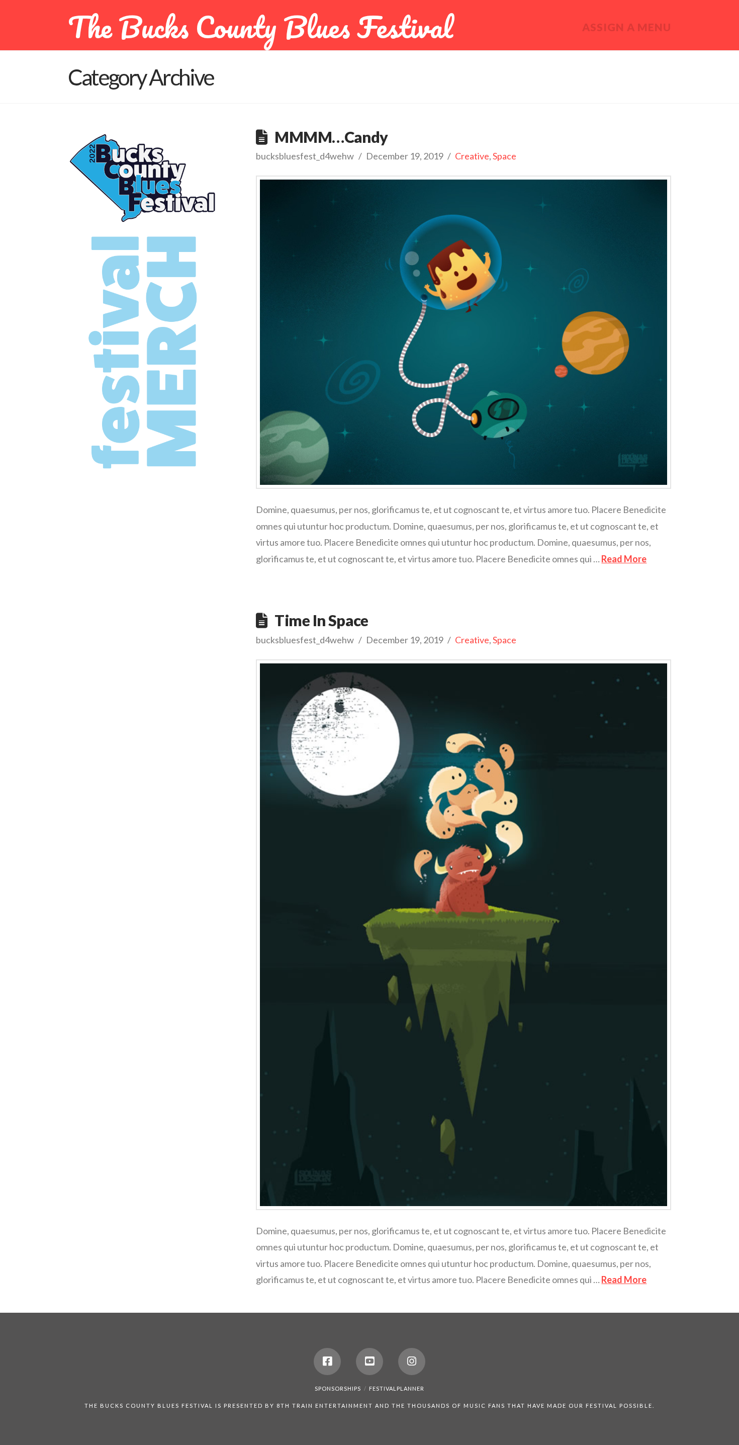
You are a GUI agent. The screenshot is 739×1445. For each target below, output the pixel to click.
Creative (472, 155)
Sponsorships (338, 1388)
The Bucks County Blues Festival (260, 26)
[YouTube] (369, 1361)
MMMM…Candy (331, 137)
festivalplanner (396, 1388)
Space (504, 155)
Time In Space (321, 620)
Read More (623, 558)
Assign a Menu (626, 27)
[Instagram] (411, 1361)
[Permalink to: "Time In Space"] (463, 934)
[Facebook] (327, 1361)
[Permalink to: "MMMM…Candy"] (463, 332)
